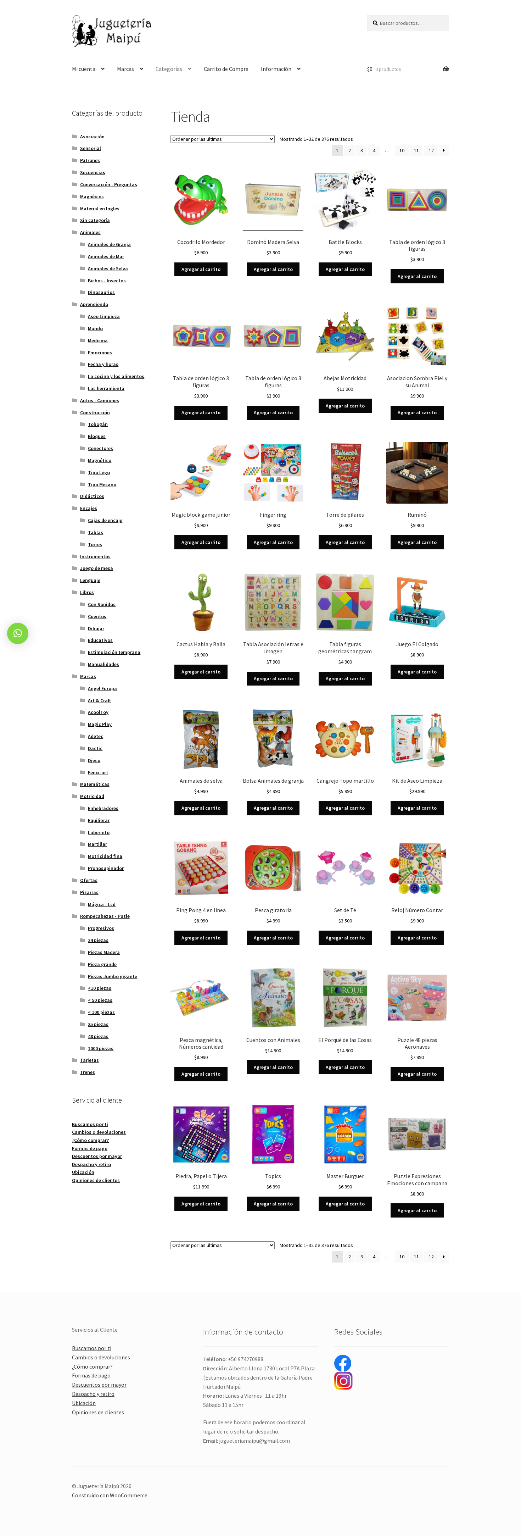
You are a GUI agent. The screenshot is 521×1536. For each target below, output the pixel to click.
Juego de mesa (96, 568)
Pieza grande (102, 964)
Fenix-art (98, 772)
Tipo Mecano (102, 484)
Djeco (94, 760)
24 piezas (98, 940)
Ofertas (88, 880)
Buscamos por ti (90, 1124)
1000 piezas (100, 1048)
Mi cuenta (83, 68)
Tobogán (98, 424)
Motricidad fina (105, 856)
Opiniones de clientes (96, 1180)
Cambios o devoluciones (99, 1132)
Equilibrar (99, 820)
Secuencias (92, 172)
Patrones (90, 160)
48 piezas (98, 1036)
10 (401, 150)
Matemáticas (95, 784)
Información (276, 68)
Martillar (97, 844)
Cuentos (97, 616)
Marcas (125, 68)
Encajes (88, 508)
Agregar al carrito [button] (200, 269)
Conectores (100, 448)
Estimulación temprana (114, 652)
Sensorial (90, 148)
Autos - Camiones (99, 400)
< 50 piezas (100, 1000)
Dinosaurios (101, 292)
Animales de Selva (108, 268)
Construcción (95, 412)
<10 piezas (99, 988)
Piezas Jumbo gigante (112, 976)
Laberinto (99, 832)
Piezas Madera (104, 952)
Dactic (95, 748)
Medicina (98, 340)
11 (416, 150)
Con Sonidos (102, 604)
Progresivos (101, 928)
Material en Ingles (99, 208)
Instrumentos (95, 556)
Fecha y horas (103, 364)
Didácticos (92, 496)
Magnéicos (92, 196)
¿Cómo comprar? (90, 1140)
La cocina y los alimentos (116, 376)
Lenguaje (90, 580)
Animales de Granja (109, 244)
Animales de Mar (106, 256)
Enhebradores (103, 808)
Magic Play (100, 724)
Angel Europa (102, 688)
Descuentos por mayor (97, 1156)
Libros (87, 592)
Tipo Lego (99, 472)
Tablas (95, 532)
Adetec (95, 736)
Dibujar (96, 628)
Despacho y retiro (91, 1164)
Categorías (169, 68)
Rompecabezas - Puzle (105, 916)
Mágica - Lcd (102, 904)
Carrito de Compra (226, 68)
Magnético (99, 460)
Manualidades (103, 664)
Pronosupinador (106, 868)
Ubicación (83, 1172)
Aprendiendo (94, 304)
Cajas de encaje (105, 520)
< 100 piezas (101, 1012)
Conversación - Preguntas (108, 184)
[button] (17, 633)
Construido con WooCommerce (109, 1495)
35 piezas (98, 1024)
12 (431, 150)
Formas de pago (89, 1148)
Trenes (87, 1072)
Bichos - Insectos (107, 280)
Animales (90, 232)
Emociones (100, 352)
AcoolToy (98, 712)
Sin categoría (95, 220)
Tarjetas (89, 1060)
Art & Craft (99, 700)
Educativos (100, 640)
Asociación (92, 136)
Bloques (97, 436)
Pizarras (89, 892)
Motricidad (92, 796)
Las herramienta (106, 388)
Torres (95, 544)
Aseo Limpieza (104, 316)
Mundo (95, 328)
